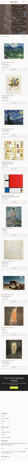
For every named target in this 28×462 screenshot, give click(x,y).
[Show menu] (1, 2)
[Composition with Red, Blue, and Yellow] (14, 183)
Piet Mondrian (5, 164)
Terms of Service (6, 452)
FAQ (2, 423)
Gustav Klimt (4, 330)
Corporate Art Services (6, 432)
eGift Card (3, 434)
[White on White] (14, 249)
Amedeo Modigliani (6, 363)
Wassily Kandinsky (5, 98)
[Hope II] (14, 316)
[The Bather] (14, 216)
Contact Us (3, 421)
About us (3, 415)
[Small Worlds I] (14, 84)
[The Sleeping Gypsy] (14, 283)
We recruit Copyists (5, 418)
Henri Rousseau (5, 297)
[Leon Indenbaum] (14, 349)
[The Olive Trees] (14, 51)
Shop (2, 429)
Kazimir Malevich (5, 264)
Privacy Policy (23, 451)
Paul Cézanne (4, 231)
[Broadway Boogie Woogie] (14, 150)
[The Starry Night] (14, 117)
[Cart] (26, 2)
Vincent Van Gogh (5, 65)
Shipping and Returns (6, 437)
